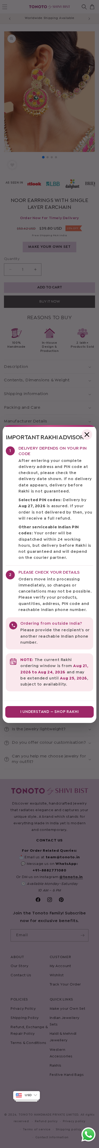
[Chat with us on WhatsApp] (88, 1141)
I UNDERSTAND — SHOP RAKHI (49, 711)
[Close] (87, 434)
